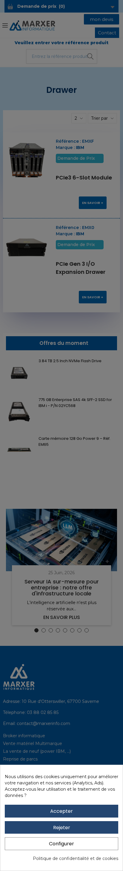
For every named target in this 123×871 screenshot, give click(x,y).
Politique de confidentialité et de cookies (75, 858)
